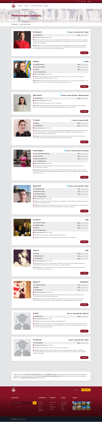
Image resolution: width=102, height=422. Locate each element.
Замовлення (53, 406)
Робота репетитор (41, 409)
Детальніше (84, 52)
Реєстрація (52, 402)
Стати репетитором (36, 6)
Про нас (26, 6)
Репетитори (64, 402)
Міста (62, 406)
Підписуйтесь (86, 389)
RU (12, 1)
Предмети (63, 404)
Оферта (52, 409)
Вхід (90, 1)
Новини (46, 6)
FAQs (40, 406)
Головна (20, 6)
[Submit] (34, 402)
